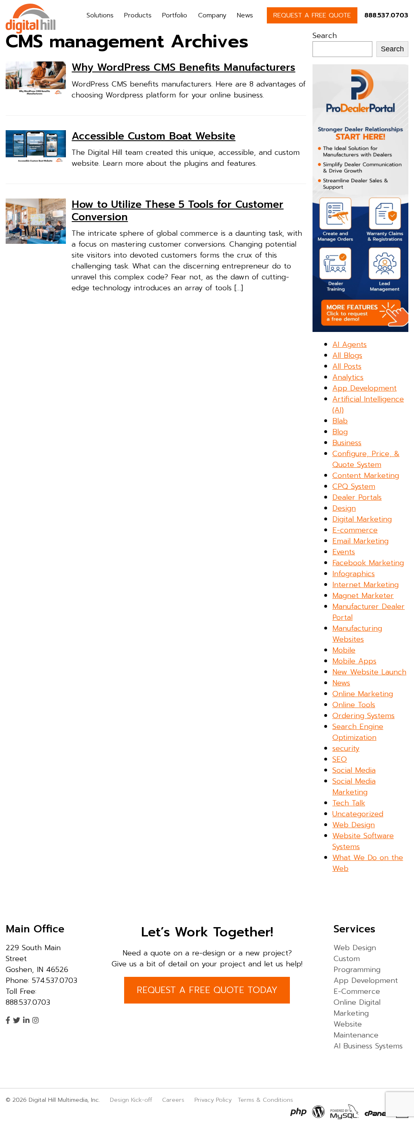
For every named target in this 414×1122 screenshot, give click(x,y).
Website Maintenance (356, 1029)
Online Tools (353, 704)
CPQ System (353, 486)
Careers (173, 1099)
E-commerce (355, 530)
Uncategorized (357, 814)
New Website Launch (369, 672)
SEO (339, 759)
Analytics (347, 377)
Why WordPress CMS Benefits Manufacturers (183, 67)
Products (138, 15)
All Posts (346, 366)
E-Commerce (357, 991)
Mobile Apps (354, 661)
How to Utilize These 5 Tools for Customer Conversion (177, 210)
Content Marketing (365, 475)
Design (344, 508)
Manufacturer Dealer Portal (368, 612)
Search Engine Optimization (357, 732)
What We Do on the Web (367, 863)
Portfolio (174, 15)
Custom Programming (357, 964)
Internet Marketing (365, 584)
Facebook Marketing (368, 562)
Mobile (343, 650)
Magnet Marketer (363, 595)
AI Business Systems (368, 1046)
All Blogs (347, 355)
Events (343, 552)
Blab (340, 421)
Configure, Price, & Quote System (365, 459)
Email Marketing (360, 541)
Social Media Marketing (354, 786)
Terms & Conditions (265, 1099)
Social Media (354, 770)
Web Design (353, 824)
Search (325, 35)
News (245, 15)
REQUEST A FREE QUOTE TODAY (207, 990)
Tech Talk (348, 803)
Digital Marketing (362, 519)
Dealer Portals (357, 497)
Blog (340, 431)
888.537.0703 (386, 15)
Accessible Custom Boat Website (153, 136)
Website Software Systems (363, 841)
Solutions (100, 15)
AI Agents (349, 344)
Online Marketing (362, 693)
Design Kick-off (132, 1099)
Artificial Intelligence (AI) (368, 404)
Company (212, 15)
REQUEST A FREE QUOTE (312, 15)
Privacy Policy (213, 1099)
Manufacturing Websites (357, 634)
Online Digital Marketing (357, 1008)
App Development (364, 388)
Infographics (353, 573)
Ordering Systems (363, 715)
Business (346, 442)
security (345, 748)
